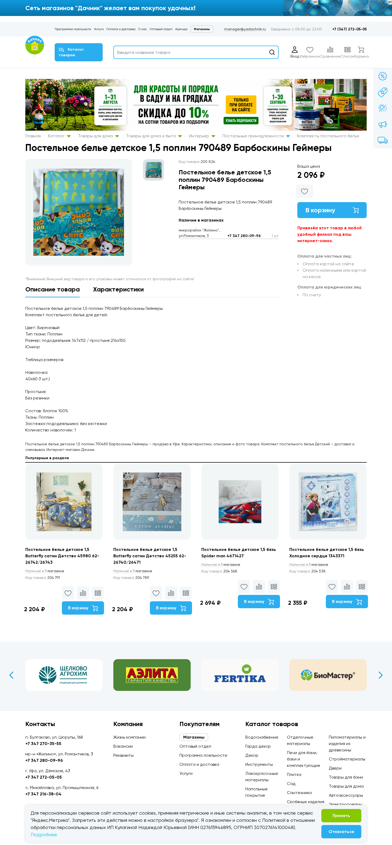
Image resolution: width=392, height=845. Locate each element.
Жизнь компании (129, 737)
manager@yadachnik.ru (245, 29)
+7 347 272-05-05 (43, 777)
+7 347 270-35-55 (43, 743)
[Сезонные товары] (382, 108)
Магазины (202, 29)
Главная (33, 135)
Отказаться (341, 831)
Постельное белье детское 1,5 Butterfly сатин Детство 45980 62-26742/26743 (62, 556)
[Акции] (382, 76)
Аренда (181, 29)
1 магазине (44, 571)
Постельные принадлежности (253, 135)
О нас (142, 29)
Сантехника (299, 792)
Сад (291, 783)
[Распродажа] (382, 124)
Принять (341, 815)
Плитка (294, 774)
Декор (251, 755)
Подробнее (44, 834)
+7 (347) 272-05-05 (349, 29)
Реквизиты (123, 755)
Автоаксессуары (346, 795)
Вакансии (123, 746)
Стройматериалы (347, 759)
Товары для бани (346, 777)
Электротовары (345, 804)
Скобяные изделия (305, 801)
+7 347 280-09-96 (244, 236)
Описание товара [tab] (52, 289)
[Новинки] (382, 92)
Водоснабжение (261, 737)
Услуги (99, 29)
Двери (335, 768)
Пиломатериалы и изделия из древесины (347, 743)
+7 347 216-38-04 (43, 793)
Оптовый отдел (161, 29)
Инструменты (259, 764)
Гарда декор (258, 746)
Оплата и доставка (120, 29)
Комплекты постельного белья (328, 135)
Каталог (57, 135)
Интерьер (199, 135)
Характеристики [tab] (118, 289)
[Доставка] (382, 140)
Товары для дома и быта (151, 135)
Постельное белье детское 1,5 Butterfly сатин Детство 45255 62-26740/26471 (149, 556)
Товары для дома (96, 135)
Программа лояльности (73, 29)
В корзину (320, 210)
